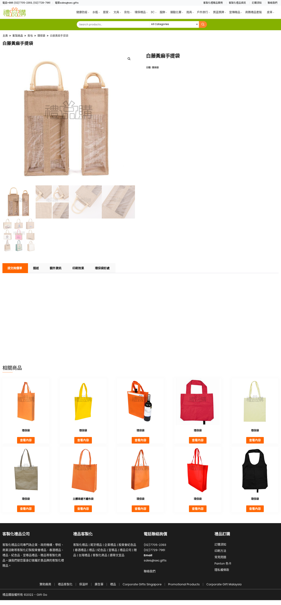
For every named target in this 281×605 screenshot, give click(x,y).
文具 (116, 12)
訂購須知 (257, 2)
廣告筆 (99, 584)
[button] (129, 59)
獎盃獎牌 (218, 12)
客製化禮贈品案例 (213, 2)
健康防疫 (81, 12)
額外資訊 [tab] (55, 268)
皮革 (269, 12)
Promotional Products (184, 584)
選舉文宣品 (117, 555)
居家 (105, 12)
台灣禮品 (84, 555)
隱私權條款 (221, 570)
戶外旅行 (202, 12)
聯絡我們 (272, 2)
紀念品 (101, 550)
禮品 (92, 550)
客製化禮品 (80, 545)
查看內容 (26, 440)
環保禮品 (140, 12)
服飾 (162, 12)
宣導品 (112, 550)
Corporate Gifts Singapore (142, 584)
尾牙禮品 (96, 545)
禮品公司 (125, 550)
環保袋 (155, 67)
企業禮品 (110, 545)
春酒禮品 (81, 550)
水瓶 (95, 12)
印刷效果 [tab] (78, 268)
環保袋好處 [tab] (102, 268)
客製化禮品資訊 (237, 2)
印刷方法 (220, 551)
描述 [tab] (36, 268)
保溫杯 (83, 584)
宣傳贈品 (234, 12)
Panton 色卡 (222, 563)
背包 (127, 12)
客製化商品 (100, 555)
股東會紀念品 (127, 545)
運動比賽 (175, 12)
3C (153, 12)
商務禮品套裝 (253, 12)
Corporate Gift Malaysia (223, 584)
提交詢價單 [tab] (14, 268)
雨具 (189, 12)
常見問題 (220, 557)
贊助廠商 (45, 584)
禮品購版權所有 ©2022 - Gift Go (24, 595)
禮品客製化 (65, 584)
